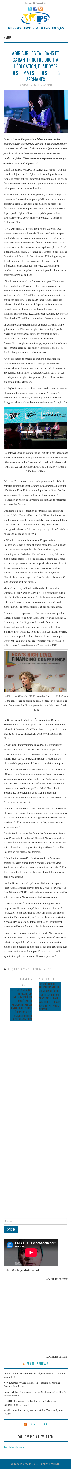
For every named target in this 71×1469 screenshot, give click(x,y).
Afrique (11, 969)
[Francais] (35, 18)
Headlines (46, 969)
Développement (23, 969)
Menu (7, 37)
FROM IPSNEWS (37, 1363)
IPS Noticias (37, 1424)
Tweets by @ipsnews (14, 1447)
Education (36, 969)
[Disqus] (36, 1072)
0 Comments (46, 84)
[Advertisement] (35, 1317)
